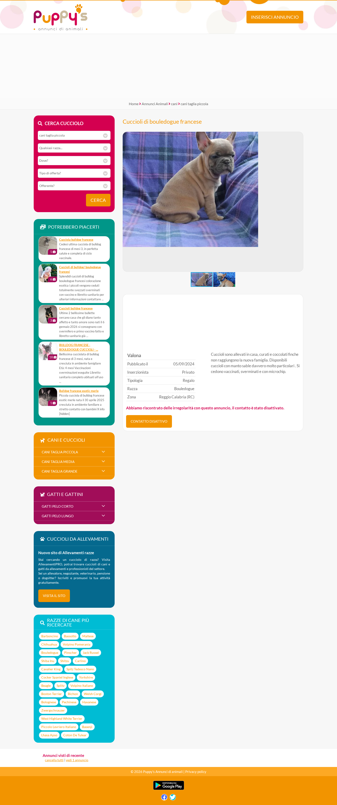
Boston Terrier (51, 694)
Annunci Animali (155, 103)
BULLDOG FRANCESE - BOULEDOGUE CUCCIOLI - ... (78, 347)
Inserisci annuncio (275, 17)
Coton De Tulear (75, 735)
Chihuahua (49, 644)
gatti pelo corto (57, 506)
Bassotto (70, 636)
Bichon (73, 694)
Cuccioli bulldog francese (76, 308)
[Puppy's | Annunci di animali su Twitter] (173, 798)
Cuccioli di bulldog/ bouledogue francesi (80, 270)
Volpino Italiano (81, 685)
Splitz (60, 685)
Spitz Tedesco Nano (80, 669)
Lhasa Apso (49, 735)
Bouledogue (49, 652)
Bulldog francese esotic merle (79, 391)
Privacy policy (195, 771)
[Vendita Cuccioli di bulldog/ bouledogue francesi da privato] (48, 273)
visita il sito (54, 596)
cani (174, 103)
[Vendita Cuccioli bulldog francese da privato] (48, 314)
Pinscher (70, 652)
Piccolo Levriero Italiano (58, 727)
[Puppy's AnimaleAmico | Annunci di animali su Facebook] (164, 798)
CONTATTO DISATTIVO (149, 421)
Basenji (87, 727)
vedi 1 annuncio (77, 760)
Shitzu (64, 661)
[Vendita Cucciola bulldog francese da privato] (48, 245)
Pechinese (69, 702)
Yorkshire (86, 677)
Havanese (89, 702)
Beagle (46, 685)
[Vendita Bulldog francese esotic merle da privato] (48, 397)
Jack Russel (91, 652)
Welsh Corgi (93, 694)
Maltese (88, 636)
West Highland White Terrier (61, 718)
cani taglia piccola (194, 103)
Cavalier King (51, 669)
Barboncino (49, 636)
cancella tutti (54, 760)
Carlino (80, 661)
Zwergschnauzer (53, 710)
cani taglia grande (59, 471)
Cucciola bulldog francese (76, 239)
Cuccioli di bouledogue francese (162, 121)
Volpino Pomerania (76, 644)
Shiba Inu (47, 661)
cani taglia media (58, 462)
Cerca (98, 200)
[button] (299, 201)
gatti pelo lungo (58, 516)
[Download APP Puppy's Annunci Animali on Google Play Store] (168, 789)
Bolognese (48, 702)
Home (133, 103)
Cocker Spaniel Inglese (57, 677)
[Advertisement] (168, 66)
